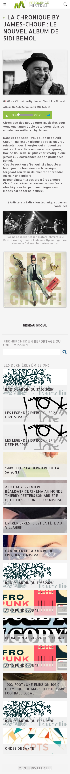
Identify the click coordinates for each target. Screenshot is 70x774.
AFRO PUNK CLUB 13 (21, 610)
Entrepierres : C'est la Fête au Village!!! (33, 525)
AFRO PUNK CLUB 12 (21, 665)
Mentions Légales (35, 768)
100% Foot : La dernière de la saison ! (32, 470)
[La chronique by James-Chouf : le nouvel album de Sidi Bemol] (35, 51)
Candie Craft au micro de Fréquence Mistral (29, 553)
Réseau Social (35, 325)
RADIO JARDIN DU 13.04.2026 (29, 721)
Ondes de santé (19, 748)
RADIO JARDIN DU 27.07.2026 (29, 389)
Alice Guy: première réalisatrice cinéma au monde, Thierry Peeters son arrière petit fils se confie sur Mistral (34, 493)
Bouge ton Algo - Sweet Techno (34, 638)
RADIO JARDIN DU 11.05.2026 (29, 582)
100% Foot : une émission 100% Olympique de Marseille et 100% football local (34, 688)
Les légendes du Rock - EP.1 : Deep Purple (31, 442)
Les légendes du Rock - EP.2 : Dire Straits (31, 415)
